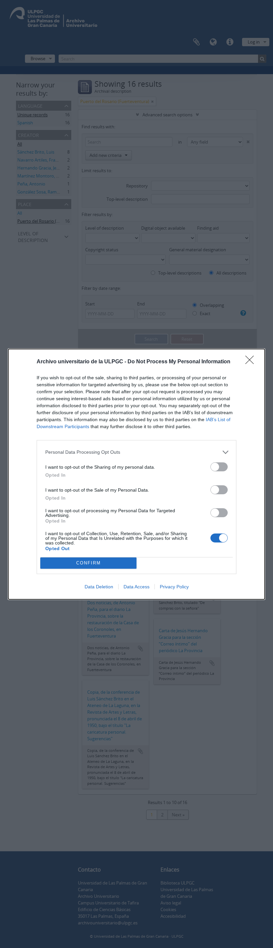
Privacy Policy (174, 586)
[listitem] (136, 452)
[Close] (251, 362)
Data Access (136, 586)
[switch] (219, 466)
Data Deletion (99, 586)
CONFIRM (88, 562)
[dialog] (136, 474)
